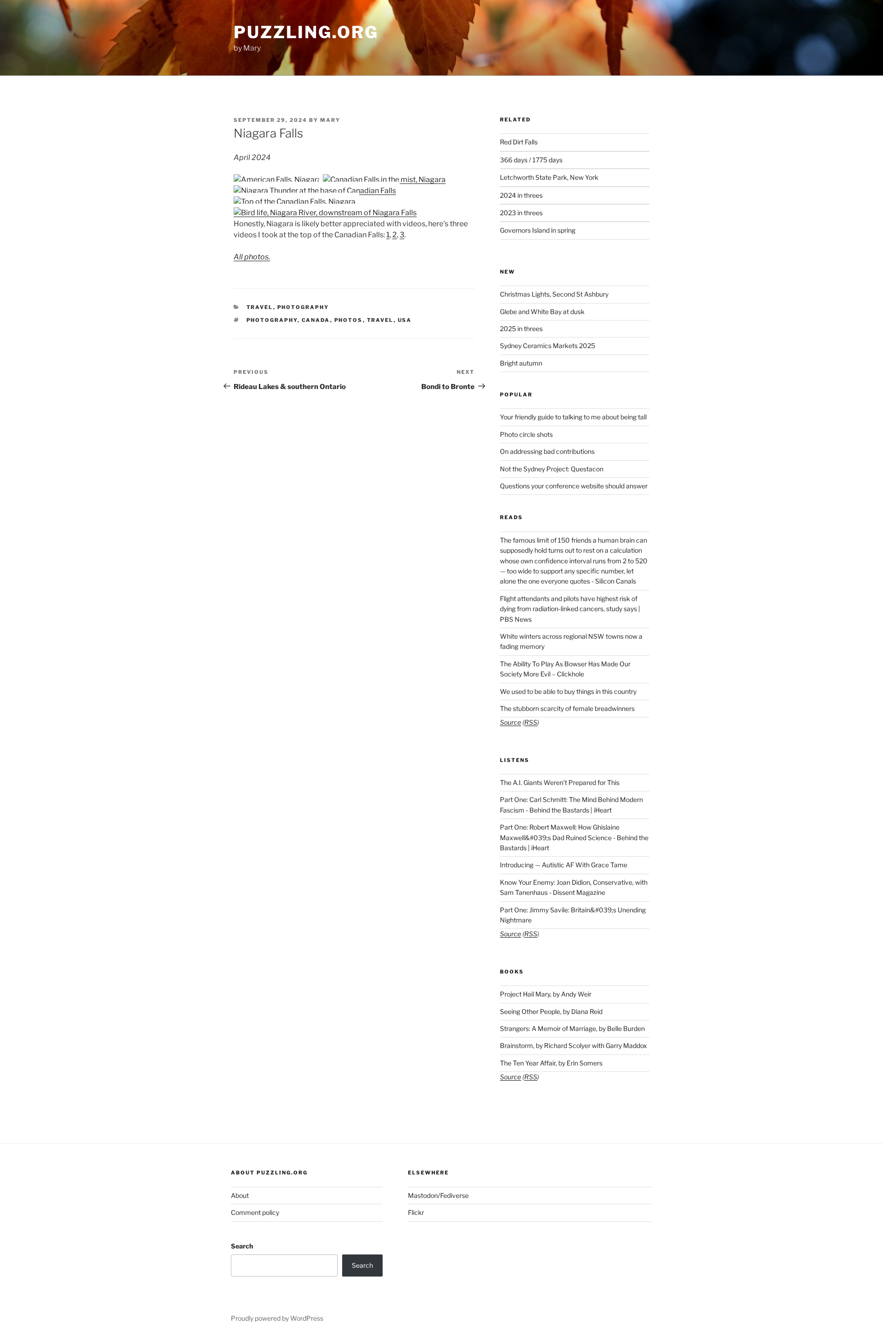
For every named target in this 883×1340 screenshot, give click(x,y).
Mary (330, 120)
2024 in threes (521, 195)
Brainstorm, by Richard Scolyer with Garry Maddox (573, 1045)
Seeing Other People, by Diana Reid (551, 1011)
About (240, 1195)
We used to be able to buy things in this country (568, 691)
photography (272, 320)
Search (242, 1246)
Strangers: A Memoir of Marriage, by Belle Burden (572, 1028)
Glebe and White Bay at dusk (542, 311)
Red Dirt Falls (519, 142)
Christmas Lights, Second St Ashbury (554, 294)
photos (348, 320)
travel (380, 320)
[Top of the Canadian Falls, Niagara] (294, 201)
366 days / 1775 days (531, 160)
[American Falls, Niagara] (277, 179)
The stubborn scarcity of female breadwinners (567, 708)
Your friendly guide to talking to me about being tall (573, 417)
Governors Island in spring (537, 230)
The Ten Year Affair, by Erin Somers (551, 1063)
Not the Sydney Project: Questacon (551, 469)
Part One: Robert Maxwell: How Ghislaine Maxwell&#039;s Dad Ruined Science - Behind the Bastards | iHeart (574, 837)
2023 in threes (521, 213)
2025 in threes (521, 328)
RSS (530, 722)
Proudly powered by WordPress (277, 1318)
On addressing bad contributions (547, 451)
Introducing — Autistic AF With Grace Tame (563, 865)
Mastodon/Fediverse (438, 1195)
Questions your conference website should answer (574, 486)
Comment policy (255, 1212)
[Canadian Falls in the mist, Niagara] (384, 179)
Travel (260, 307)
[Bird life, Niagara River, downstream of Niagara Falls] (325, 212)
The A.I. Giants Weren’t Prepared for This (559, 782)
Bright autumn (521, 363)
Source (510, 722)
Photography (303, 307)
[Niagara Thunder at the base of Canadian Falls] (315, 190)
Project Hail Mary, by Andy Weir (545, 994)
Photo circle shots (526, 434)
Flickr (416, 1212)
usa (405, 320)
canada (316, 320)
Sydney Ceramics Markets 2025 (547, 345)
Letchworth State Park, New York (549, 177)
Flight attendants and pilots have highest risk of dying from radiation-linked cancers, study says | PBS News (570, 609)
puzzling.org (306, 32)
